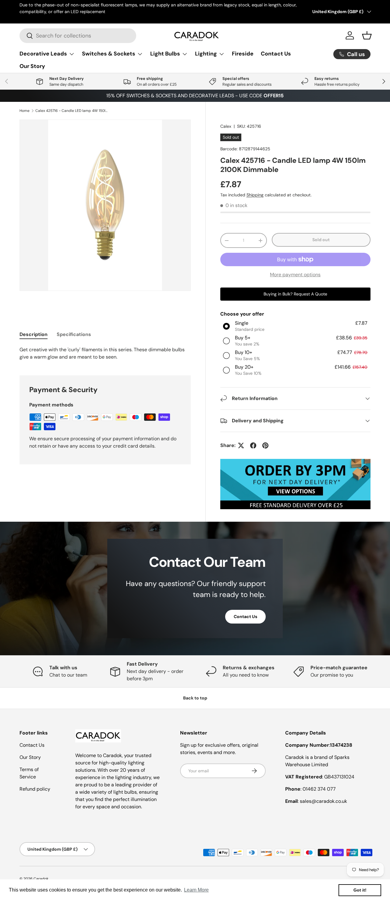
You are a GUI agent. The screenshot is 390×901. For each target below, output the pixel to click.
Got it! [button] (360, 890)
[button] (367, 35)
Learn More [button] (196, 889)
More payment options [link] (295, 274)
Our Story (32, 66)
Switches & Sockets (108, 53)
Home (25, 111)
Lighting (206, 53)
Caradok (41, 878)
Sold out (321, 239)
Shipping (255, 195)
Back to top (195, 698)
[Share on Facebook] (253, 445)
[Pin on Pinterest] (265, 445)
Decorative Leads (43, 53)
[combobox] (78, 35)
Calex (225, 126)
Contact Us (276, 53)
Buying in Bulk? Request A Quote (295, 294)
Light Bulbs (165, 53)
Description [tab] (34, 334)
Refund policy (35, 789)
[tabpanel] (105, 353)
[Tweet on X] (241, 445)
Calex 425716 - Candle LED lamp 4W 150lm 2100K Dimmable (71, 111)
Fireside (243, 53)
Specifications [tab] (74, 334)
